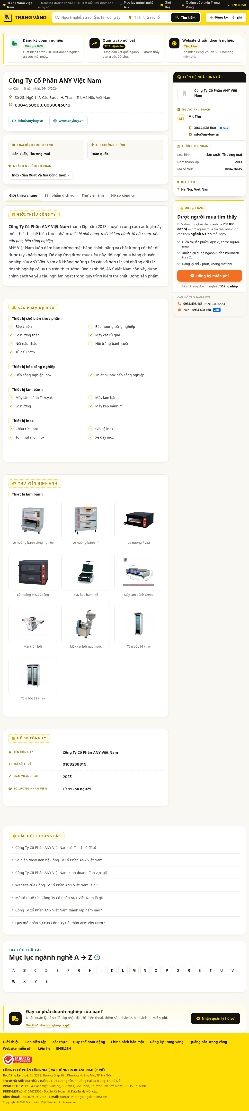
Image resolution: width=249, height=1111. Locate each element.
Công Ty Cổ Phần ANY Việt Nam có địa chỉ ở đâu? (55, 847)
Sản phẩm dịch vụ (59, 195)
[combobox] (93, 17)
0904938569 (28, 105)
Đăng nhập (229, 286)
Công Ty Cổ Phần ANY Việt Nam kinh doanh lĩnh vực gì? (61, 872)
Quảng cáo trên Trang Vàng (203, 4)
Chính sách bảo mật (127, 1041)
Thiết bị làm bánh (27, 389)
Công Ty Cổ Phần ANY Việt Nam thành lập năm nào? (58, 910)
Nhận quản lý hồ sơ (218, 1018)
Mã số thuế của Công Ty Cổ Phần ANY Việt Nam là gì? (59, 897)
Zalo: (201, 310)
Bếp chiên (24, 326)
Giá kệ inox (104, 428)
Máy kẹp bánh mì (109, 406)
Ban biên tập (35, 1041)
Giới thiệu (168, 4)
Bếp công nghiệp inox (33, 375)
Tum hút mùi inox (30, 437)
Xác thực (59, 1041)
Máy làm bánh (107, 397)
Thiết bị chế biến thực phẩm (37, 318)
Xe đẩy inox (104, 437)
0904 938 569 (205, 128)
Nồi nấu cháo (26, 343)
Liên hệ (44, 1048)
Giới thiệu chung (23, 195)
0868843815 (57, 105)
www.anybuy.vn (71, 121)
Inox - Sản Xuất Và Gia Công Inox (39, 175)
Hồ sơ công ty (123, 195)
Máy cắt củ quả (107, 335)
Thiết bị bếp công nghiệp (33, 366)
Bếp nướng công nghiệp (115, 326)
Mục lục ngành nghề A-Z (138, 4)
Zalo (225, 128)
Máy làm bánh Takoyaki (34, 397)
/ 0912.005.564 (204, 304)
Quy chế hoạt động (89, 1041)
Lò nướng (23, 406)
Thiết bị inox (23, 420)
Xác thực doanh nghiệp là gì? (48, 1025)
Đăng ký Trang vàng (167, 1041)
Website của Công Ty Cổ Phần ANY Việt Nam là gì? (56, 884)
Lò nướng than (28, 335)
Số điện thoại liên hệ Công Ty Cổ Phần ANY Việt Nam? (59, 859)
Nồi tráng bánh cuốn (112, 343)
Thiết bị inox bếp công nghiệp (119, 375)
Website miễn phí (17, 1048)
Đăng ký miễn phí (228, 17)
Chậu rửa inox (27, 428)
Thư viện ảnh (93, 195)
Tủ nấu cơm (25, 352)
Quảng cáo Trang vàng (208, 1041)
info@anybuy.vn (30, 121)
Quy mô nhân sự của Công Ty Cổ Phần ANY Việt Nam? (60, 922)
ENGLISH (239, 5)
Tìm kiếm (188, 17)
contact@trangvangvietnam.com (83, 1097)
